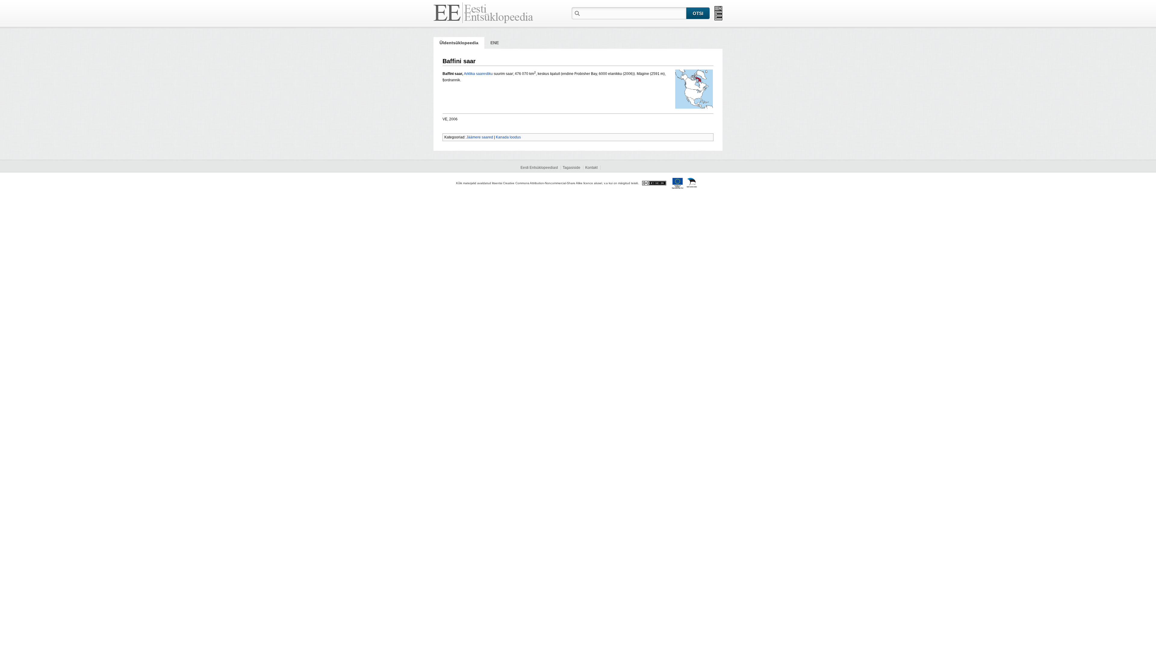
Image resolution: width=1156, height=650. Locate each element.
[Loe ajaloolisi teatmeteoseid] (718, 13)
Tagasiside (571, 168)
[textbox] (633, 13)
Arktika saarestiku (478, 74)
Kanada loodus (508, 137)
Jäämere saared (479, 137)
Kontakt (591, 168)
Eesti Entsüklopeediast (539, 168)
